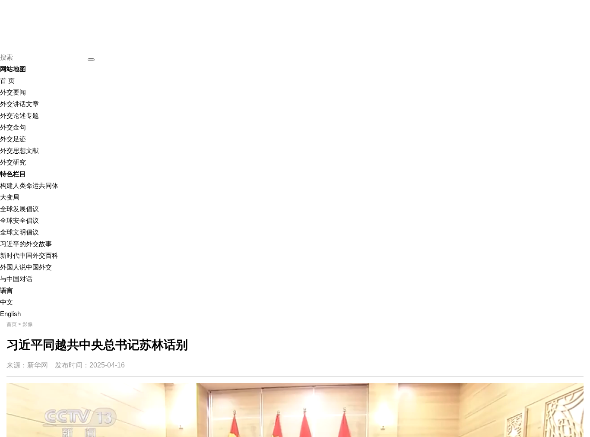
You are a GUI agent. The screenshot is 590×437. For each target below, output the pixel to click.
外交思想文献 (19, 150)
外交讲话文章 (19, 104)
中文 (6, 302)
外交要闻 (13, 92)
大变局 (9, 197)
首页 (11, 324)
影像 (27, 324)
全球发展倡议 (19, 208)
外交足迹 (13, 138)
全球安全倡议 (19, 220)
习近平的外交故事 (26, 243)
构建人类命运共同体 (29, 185)
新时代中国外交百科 (29, 255)
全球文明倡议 (19, 232)
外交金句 (13, 127)
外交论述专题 (19, 115)
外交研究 (13, 162)
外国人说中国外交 (26, 267)
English (10, 313)
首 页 (7, 80)
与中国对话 (16, 278)
